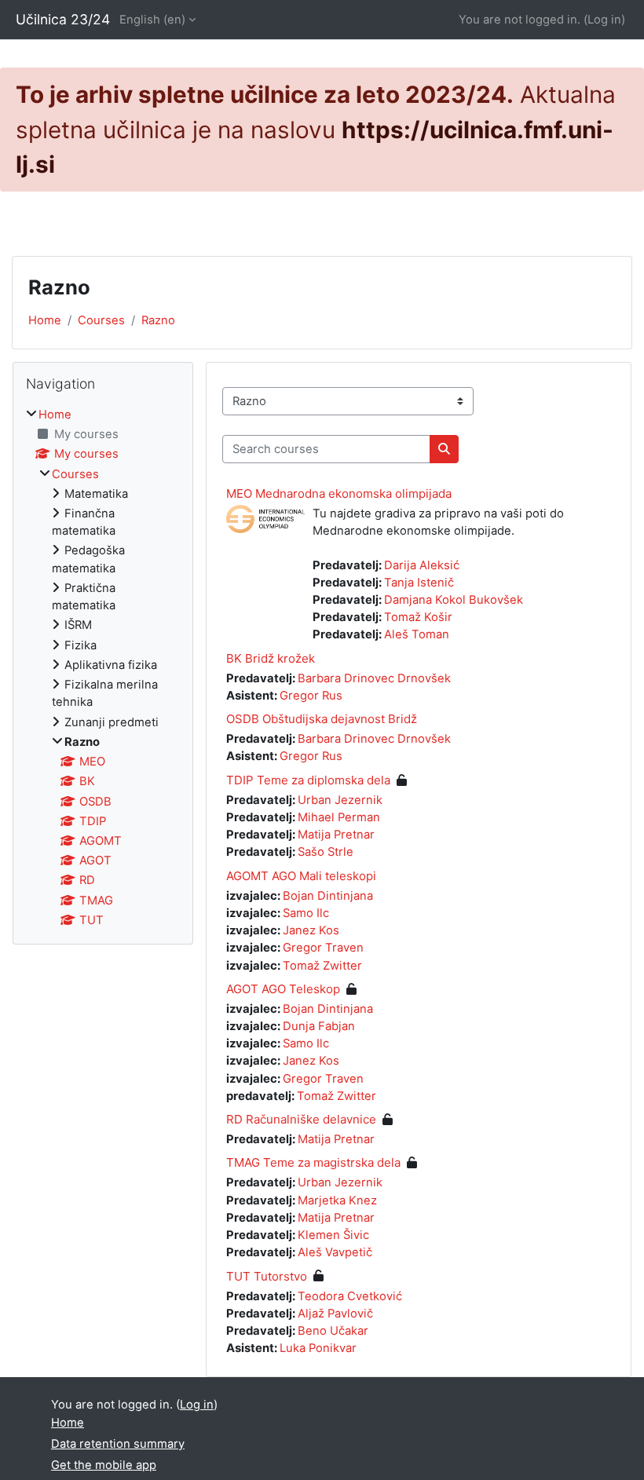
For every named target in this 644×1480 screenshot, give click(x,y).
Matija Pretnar (336, 835)
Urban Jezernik (340, 800)
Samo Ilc (306, 913)
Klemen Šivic (333, 1235)
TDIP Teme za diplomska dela (308, 780)
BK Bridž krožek (270, 658)
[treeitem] (103, 667)
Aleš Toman (416, 634)
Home (44, 320)
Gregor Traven (323, 948)
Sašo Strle (325, 852)
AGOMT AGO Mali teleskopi (301, 875)
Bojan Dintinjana (328, 896)
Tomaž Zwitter (322, 966)
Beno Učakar (333, 1331)
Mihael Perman (339, 817)
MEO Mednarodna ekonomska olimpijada (339, 493)
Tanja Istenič (419, 583)
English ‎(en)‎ (152, 20)
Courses (101, 320)
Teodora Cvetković (350, 1296)
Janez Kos (311, 930)
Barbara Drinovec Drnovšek (374, 678)
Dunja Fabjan (319, 1026)
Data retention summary (118, 1444)
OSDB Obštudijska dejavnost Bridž (321, 718)
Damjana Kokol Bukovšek (453, 600)
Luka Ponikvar (318, 1348)
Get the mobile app (103, 1465)
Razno (158, 320)
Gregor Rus (311, 696)
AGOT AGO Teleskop (283, 988)
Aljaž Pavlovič (335, 1313)
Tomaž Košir (418, 617)
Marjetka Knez (337, 1200)
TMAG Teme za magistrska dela (313, 1162)
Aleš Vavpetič (335, 1252)
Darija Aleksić (421, 565)
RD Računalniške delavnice (301, 1119)
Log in (604, 20)
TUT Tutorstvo (266, 1276)
